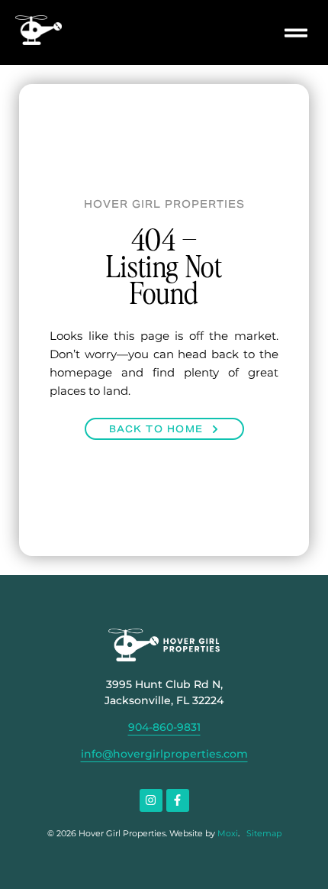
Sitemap (263, 833)
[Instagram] (151, 800)
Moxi (227, 833)
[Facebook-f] (177, 800)
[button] (295, 32)
